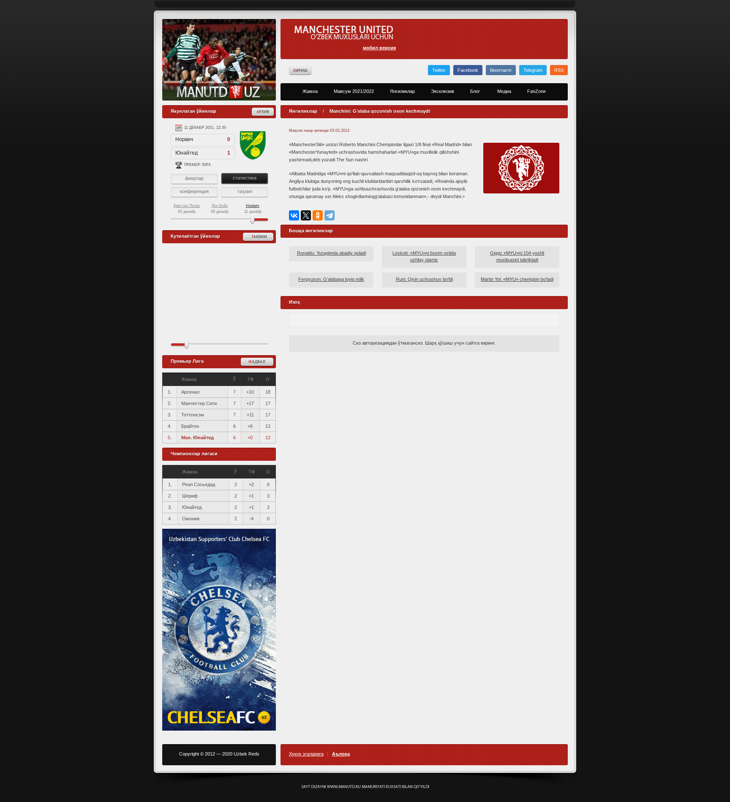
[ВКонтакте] (294, 215)
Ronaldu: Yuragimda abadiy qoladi (331, 253)
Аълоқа (341, 754)
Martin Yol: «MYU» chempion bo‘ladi (517, 279)
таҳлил (244, 191)
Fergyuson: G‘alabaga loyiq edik (331, 279)
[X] (306, 215)
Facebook (468, 70)
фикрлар (194, 178)
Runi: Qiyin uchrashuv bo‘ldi (424, 279)
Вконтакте (501, 70)
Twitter (439, 70)
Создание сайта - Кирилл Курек (365, 786)
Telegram (532, 70)
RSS (559, 70)
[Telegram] (329, 215)
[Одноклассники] (318, 215)
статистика (244, 177)
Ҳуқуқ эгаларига (306, 754)
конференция (194, 191)
